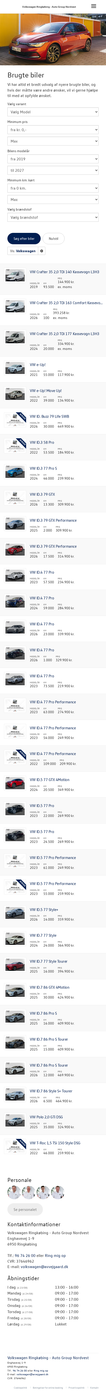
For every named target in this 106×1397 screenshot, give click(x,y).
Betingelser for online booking (48, 1387)
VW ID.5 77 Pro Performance (53, 857)
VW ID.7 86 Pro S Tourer (49, 1039)
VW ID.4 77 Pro (42, 572)
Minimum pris (17, 121)
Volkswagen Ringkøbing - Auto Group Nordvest (49, 6)
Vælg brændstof (19, 209)
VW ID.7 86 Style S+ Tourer (51, 1090)
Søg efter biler (24, 238)
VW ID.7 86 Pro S (43, 1013)
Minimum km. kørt (21, 180)
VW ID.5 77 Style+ (44, 909)
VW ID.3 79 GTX (42, 494)
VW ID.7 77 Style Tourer (49, 961)
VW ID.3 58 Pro (42, 442)
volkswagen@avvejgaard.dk (44, 1266)
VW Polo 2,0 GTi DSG (46, 1116)
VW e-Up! (37, 364)
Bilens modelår (18, 150)
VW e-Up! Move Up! (46, 390)
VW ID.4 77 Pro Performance (53, 701)
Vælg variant (16, 103)
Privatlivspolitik (77, 1387)
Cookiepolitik (20, 1387)
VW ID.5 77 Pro (42, 805)
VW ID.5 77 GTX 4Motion (49, 779)
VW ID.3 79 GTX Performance (53, 520)
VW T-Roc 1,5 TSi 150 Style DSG (55, 1142)
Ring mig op (55, 1255)
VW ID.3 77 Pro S (43, 468)
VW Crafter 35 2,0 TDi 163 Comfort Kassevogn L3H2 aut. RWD (67, 302)
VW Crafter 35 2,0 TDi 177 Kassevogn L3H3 (64, 333)
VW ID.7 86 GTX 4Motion (49, 987)
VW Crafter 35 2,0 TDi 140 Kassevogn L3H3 (64, 271)
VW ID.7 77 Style (43, 935)
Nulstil (53, 238)
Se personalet (25, 1209)
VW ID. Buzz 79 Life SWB (49, 416)
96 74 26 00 (25, 1255)
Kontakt (94, 1387)
